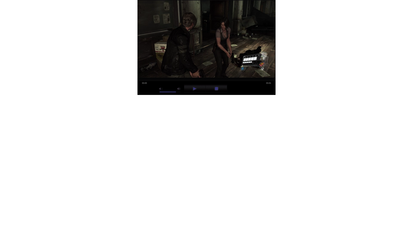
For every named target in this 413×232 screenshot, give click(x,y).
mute (161, 89)
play (194, 88)
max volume (179, 89)
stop (216, 88)
